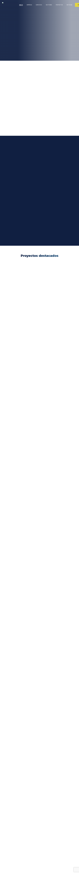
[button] (6, 40)
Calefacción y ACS (41, 269)
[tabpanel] (45, 204)
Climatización (54, 269)
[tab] (15, 160)
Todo (13, 269)
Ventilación (64, 269)
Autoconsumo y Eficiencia (25, 269)
